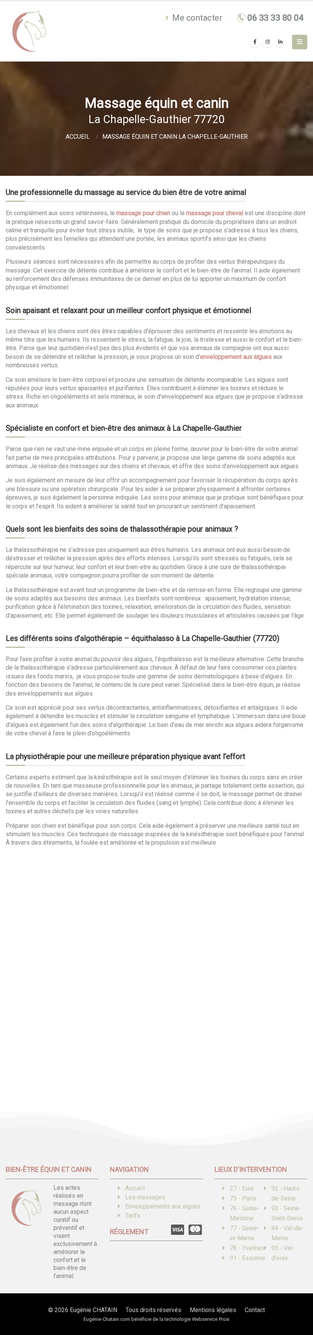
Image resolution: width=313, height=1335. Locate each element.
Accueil (135, 1188)
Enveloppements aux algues (162, 1206)
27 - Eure (242, 1188)
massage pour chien (143, 213)
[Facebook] (255, 42)
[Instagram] (267, 42)
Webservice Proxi (210, 1319)
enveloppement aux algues (236, 356)
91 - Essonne (247, 1258)
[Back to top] (295, 1302)
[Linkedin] (280, 42)
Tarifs (132, 1215)
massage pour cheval (214, 213)
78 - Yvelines (247, 1248)
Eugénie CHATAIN (93, 1310)
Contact (255, 1310)
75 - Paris (243, 1198)
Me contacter (196, 18)
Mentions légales (213, 1310)
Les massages (145, 1197)
